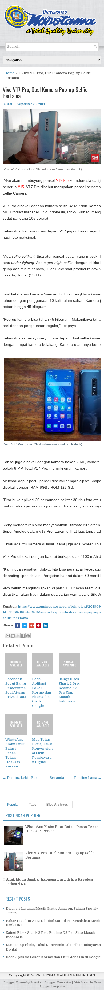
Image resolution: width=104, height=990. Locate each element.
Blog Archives (57, 804)
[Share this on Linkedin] (45, 625)
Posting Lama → (87, 778)
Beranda (57, 778)
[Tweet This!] (24, 625)
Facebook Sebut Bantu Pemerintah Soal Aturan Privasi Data (15, 688)
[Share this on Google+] (31, 625)
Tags (32, 804)
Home (9, 73)
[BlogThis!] (12, 635)
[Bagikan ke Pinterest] (28, 635)
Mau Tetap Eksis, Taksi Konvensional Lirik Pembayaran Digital (42, 750)
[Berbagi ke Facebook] (23, 635)
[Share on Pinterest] (38, 625)
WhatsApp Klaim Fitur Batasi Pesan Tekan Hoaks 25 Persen (15, 752)
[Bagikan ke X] (18, 635)
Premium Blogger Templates (50, 982)
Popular (13, 804)
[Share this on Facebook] (17, 625)
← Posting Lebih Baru (21, 778)
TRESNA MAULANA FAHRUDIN (68, 975)
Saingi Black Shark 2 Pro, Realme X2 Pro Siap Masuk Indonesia (69, 690)
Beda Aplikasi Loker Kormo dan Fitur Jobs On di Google (41, 692)
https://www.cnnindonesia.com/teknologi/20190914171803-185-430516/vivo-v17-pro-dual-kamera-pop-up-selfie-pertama (52, 612)
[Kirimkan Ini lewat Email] (7, 635)
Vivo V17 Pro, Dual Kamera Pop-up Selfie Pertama (45, 92)
